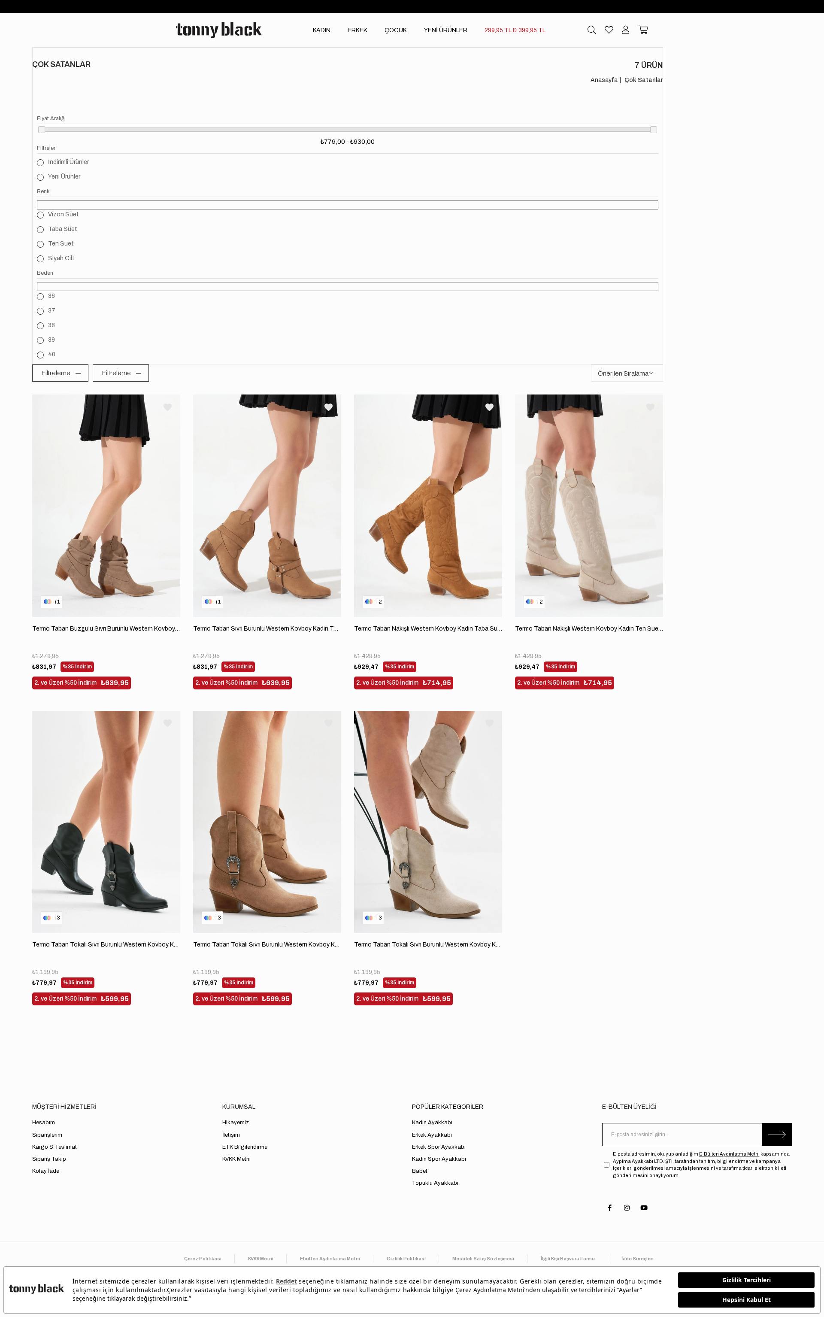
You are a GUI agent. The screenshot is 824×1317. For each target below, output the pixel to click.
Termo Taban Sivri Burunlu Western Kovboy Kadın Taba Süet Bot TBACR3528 (267, 628)
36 (51, 296)
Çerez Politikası (202, 1258)
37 (51, 310)
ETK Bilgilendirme (244, 1147)
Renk (43, 191)
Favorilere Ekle (168, 407)
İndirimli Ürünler (68, 162)
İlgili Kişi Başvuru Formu (568, 1258)
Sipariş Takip (49, 1159)
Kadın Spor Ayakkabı (439, 1159)
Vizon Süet (63, 214)
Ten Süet (61, 243)
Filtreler (46, 148)
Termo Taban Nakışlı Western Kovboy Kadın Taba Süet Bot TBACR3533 (428, 628)
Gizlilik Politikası (406, 1258)
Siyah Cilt (61, 258)
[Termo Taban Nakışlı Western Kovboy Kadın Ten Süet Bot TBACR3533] (589, 505)
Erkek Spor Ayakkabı (439, 1147)
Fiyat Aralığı (51, 118)
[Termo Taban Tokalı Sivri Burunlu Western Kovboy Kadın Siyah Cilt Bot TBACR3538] (106, 822)
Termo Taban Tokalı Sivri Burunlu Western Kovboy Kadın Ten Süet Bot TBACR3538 (428, 944)
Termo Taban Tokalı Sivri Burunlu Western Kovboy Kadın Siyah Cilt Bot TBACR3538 (106, 944)
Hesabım (43, 1123)
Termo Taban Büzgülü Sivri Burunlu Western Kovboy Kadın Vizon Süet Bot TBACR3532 (106, 628)
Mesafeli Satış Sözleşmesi (483, 1258)
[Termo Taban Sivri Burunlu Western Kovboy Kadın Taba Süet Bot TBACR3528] (267, 505)
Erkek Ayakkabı (432, 1135)
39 (51, 340)
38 (51, 325)
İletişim (231, 1135)
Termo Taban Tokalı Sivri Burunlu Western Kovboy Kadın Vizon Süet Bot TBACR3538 (267, 944)
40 (51, 354)
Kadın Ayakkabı (432, 1123)
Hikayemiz (235, 1123)
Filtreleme (55, 373)
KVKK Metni (236, 1159)
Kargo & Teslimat (54, 1147)
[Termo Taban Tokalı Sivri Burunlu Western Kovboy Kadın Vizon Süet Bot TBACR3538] (267, 822)
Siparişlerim (47, 1135)
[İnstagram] (626, 1207)
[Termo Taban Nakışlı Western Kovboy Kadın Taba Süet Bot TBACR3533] (428, 505)
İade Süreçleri (637, 1258)
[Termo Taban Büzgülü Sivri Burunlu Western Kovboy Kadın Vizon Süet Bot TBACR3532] (106, 505)
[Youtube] (643, 1207)
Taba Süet (62, 229)
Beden (45, 273)
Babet (419, 1171)
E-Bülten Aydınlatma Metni (729, 1153)
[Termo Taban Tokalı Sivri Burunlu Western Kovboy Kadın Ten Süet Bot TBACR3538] (428, 822)
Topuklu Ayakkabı (435, 1183)
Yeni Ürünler (64, 176)
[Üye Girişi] (626, 30)
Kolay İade (45, 1171)
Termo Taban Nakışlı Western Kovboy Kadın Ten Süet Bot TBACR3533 (589, 628)
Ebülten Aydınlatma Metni (330, 1258)
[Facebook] (609, 1207)
